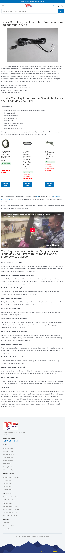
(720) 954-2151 (10, 441)
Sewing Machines (8, 467)
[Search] (61, 11)
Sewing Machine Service (10, 506)
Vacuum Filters (7, 483)
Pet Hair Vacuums (8, 454)
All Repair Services (9, 500)
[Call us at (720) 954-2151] (54, 6)
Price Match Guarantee (10, 515)
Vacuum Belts (7, 486)
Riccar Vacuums (8, 460)
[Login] (58, 6)
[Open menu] (2, 6)
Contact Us (6, 529)
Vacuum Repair (7, 503)
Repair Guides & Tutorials (11, 509)
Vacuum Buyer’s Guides (10, 512)
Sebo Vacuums (7, 463)
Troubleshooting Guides (10, 497)
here (37, 197)
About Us (6, 522)
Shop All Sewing (8, 470)
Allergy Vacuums (8, 457)
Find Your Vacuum (8, 448)
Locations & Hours (8, 526)
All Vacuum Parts (8, 489)
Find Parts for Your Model (11, 477)
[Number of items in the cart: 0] (62, 6)
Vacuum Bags (7, 480)
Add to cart (5, 184)
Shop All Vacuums (8, 451)
